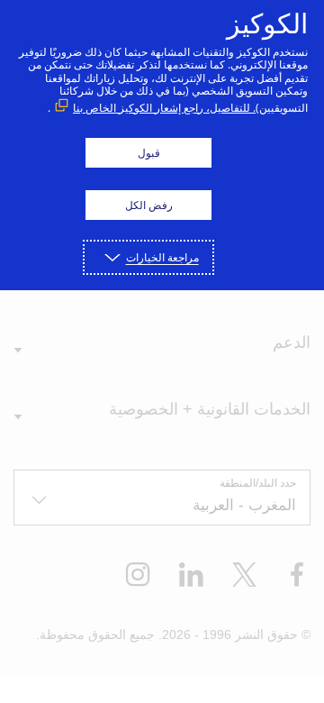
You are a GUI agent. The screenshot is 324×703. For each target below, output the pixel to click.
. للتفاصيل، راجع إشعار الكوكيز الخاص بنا (164, 107)
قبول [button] (149, 152)
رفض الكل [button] (149, 205)
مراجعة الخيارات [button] (162, 257)
